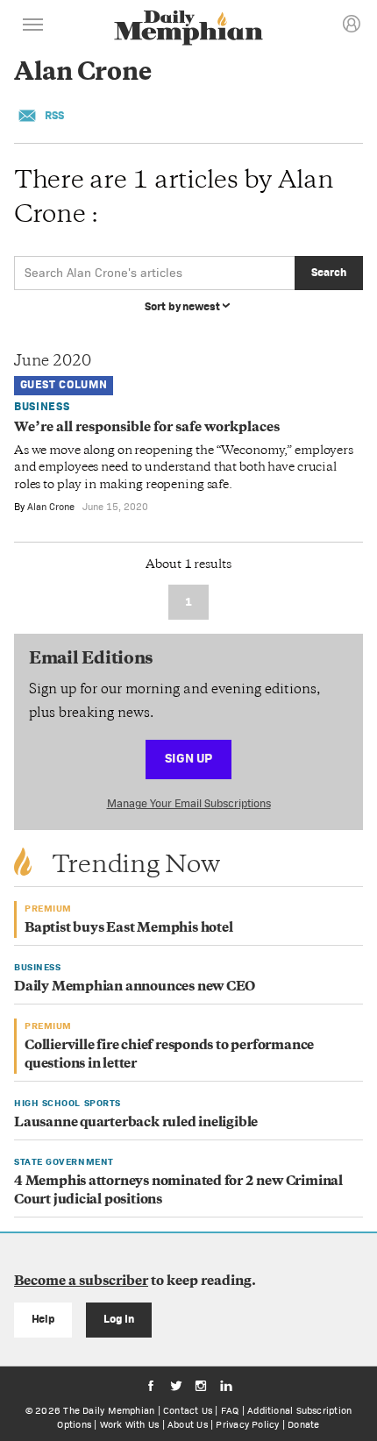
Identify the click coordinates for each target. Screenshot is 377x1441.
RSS (54, 115)
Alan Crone (51, 506)
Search (328, 272)
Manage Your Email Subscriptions (189, 803)
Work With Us (130, 1424)
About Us (187, 1424)
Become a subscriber (81, 1281)
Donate (303, 1424)
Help (43, 1318)
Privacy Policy (247, 1424)
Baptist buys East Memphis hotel (129, 928)
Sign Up (188, 757)
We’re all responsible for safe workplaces (147, 428)
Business (41, 406)
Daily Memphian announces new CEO (134, 987)
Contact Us (187, 1410)
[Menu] (33, 27)
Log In (118, 1318)
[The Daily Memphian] (188, 29)
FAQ (230, 1410)
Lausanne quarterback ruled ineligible (136, 1123)
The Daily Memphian (108, 1410)
